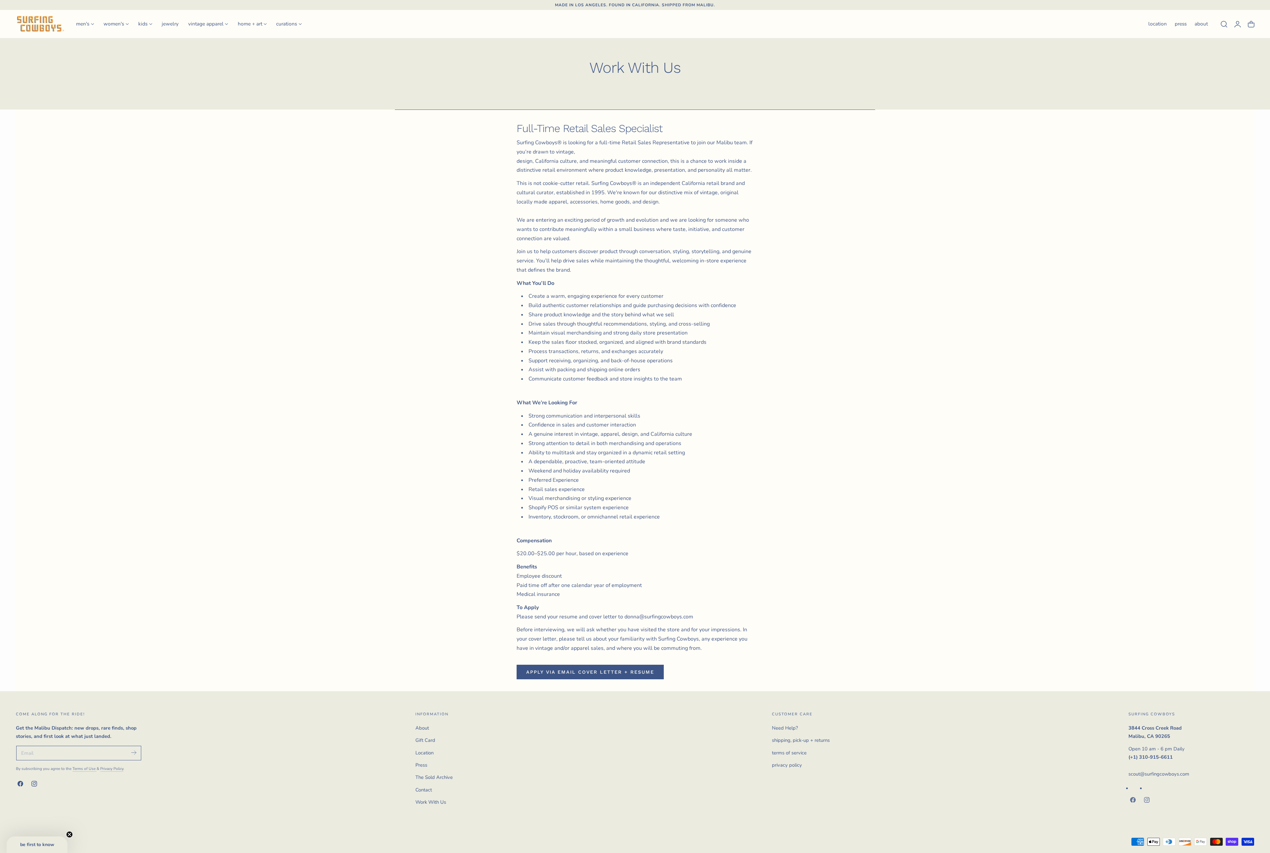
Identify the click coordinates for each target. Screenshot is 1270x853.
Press (421, 765)
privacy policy (787, 765)
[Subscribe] (134, 752)
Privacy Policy (111, 768)
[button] (1224, 24)
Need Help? (785, 728)
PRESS (1181, 24)
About (422, 728)
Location (424, 752)
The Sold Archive (434, 777)
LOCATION (1157, 24)
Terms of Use (84, 768)
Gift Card (425, 740)
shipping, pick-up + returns (801, 740)
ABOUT (1201, 24)
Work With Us (430, 802)
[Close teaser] (69, 834)
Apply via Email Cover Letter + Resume (590, 672)
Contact (423, 789)
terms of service (789, 752)
